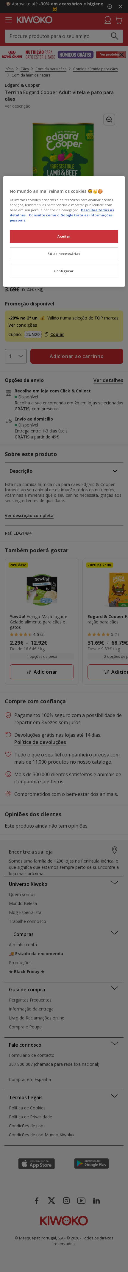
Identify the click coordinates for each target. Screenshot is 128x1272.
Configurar (64, 271)
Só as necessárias (64, 253)
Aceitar (64, 236)
